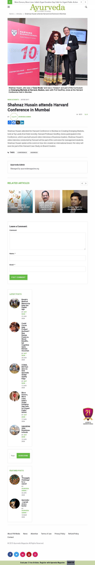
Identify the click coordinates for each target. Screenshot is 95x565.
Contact (11, 537)
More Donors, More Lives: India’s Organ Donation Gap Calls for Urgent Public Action (26, 402)
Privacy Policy (60, 534)
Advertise (34, 534)
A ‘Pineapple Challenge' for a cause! (26, 480)
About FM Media (14, 534)
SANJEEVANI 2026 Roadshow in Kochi (29, 2)
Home (11, 14)
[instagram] (35, 554)
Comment (13, 230)
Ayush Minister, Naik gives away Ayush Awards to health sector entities (47, 206)
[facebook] (10, 554)
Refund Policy (73, 534)
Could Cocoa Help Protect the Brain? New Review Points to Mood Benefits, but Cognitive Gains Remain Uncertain (25, 337)
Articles (19, 14)
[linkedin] (22, 554)
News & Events (13, 99)
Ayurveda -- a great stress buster (26, 503)
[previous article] (85, 2)
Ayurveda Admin (24, 117)
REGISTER (71, 562)
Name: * (12, 253)
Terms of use (46, 534)
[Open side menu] (9, 7)
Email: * (12, 265)
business (34, 152)
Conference (22, 152)
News (25, 534)
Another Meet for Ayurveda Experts (75, 208)
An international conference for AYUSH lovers (20, 207)
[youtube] (29, 554)
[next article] (81, 2)
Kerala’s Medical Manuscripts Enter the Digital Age (26, 304)
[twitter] (16, 554)
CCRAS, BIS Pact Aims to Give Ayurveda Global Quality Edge (25, 372)
